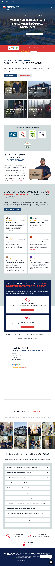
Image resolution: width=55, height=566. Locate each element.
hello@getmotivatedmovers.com (41, 334)
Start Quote (27, 310)
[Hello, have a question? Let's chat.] (51, 562)
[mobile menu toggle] (51, 8)
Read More (32, 249)
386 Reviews (34, 51)
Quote (51, 2)
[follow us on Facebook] (22, 560)
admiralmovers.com (8, 557)
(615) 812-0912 (27, 326)
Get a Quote (18, 34)
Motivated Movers (17, 356)
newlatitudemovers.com (8, 560)
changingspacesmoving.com (9, 559)
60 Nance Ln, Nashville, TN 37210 (29, 338)
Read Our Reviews (12, 209)
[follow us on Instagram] (24, 560)
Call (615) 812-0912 (34, 34)
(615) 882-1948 (15, 361)
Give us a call (25, 75)
